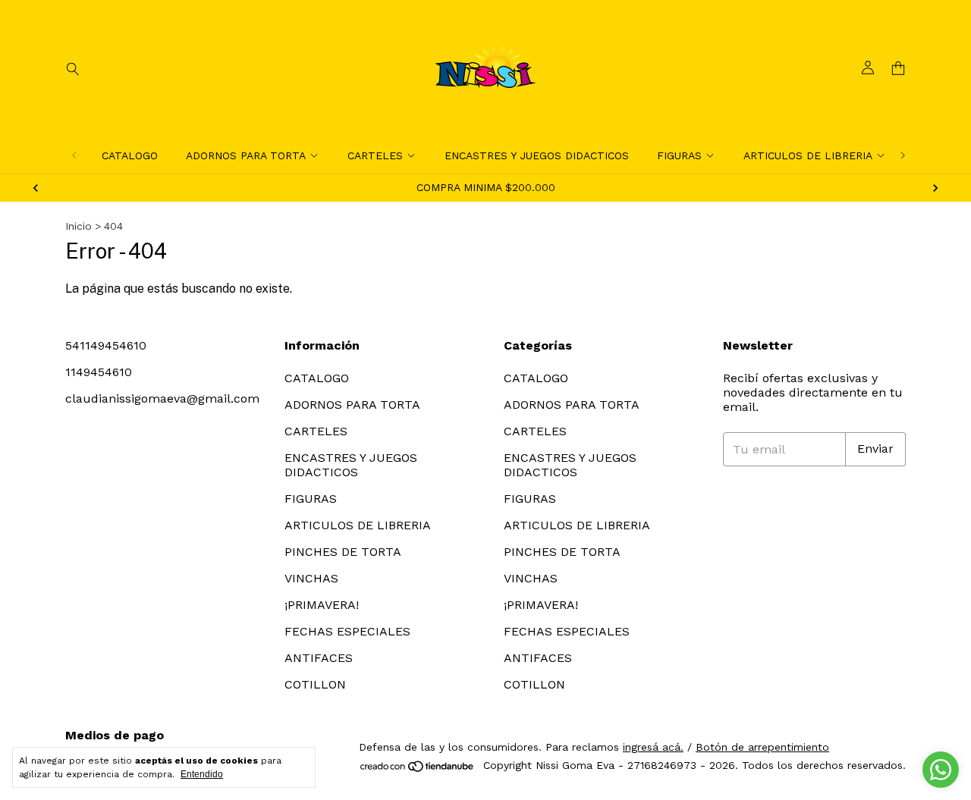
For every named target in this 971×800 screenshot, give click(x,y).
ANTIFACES (318, 658)
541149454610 (105, 345)
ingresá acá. (653, 747)
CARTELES (375, 155)
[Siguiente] (903, 155)
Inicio (78, 226)
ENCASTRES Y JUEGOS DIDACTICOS (537, 155)
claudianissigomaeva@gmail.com (162, 398)
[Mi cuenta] (867, 68)
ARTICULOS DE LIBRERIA (807, 155)
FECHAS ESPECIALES (347, 631)
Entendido (202, 774)
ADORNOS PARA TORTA (246, 155)
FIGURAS (679, 155)
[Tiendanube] (417, 770)
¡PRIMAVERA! (321, 605)
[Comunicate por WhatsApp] (940, 769)
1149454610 (98, 372)
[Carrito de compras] (898, 69)
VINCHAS (311, 578)
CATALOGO (130, 155)
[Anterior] (74, 155)
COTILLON (315, 684)
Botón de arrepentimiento (762, 747)
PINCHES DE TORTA (342, 551)
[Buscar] (72, 68)
